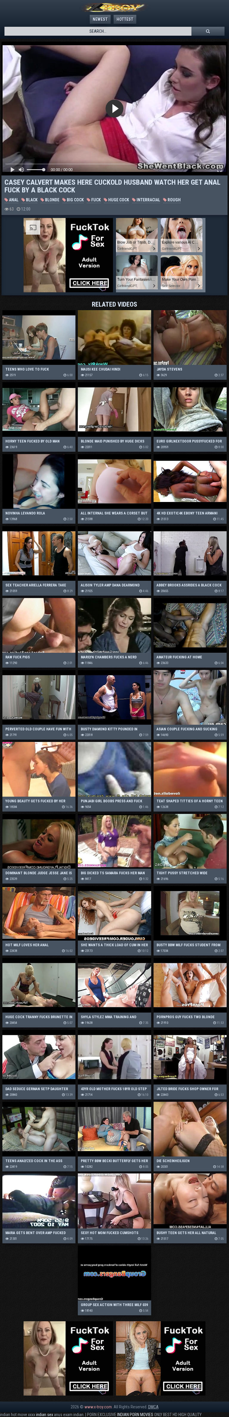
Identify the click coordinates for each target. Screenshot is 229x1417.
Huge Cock (118, 199)
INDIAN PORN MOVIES (135, 1414)
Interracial (148, 199)
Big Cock (75, 199)
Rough (174, 199)
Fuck (95, 199)
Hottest (125, 19)
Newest (100, 19)
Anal (13, 199)
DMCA (153, 1407)
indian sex (44, 1414)
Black (31, 199)
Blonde (51, 199)
